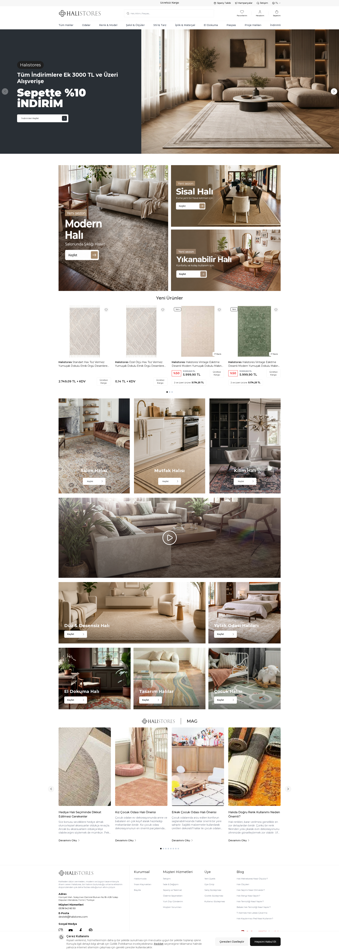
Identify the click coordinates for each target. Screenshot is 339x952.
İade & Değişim (170, 884)
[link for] (113, 228)
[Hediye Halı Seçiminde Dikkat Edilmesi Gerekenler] (85, 766)
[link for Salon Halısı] (94, 445)
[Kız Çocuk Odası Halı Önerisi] (141, 766)
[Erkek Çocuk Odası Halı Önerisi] (198, 766)
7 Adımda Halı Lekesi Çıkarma (252, 912)
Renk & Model (108, 25)
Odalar (86, 25)
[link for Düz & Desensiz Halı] (132, 613)
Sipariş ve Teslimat (172, 890)
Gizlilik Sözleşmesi (213, 895)
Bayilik (137, 890)
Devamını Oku (68, 840)
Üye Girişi (209, 884)
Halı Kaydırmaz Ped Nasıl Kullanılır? (255, 918)
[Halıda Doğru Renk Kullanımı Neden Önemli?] (254, 766)
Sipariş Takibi (224, 3)
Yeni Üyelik (209, 878)
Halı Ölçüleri (243, 884)
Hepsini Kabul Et (265, 941)
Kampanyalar (245, 3)
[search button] (128, 13)
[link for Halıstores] (169, 91)
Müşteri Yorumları (172, 907)
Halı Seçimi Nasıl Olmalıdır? (251, 890)
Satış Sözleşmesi (212, 890)
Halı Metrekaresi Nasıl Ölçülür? (252, 878)
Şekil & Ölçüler (135, 25)
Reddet (159, 943)
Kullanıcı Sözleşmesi (214, 901)
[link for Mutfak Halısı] (169, 445)
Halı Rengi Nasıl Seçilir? (248, 895)
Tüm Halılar (66, 25)
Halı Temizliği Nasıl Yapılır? (250, 901)
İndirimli (275, 25)
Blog (240, 872)
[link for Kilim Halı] (245, 445)
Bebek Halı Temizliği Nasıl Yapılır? (254, 907)
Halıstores (66, 362)
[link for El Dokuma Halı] (95, 678)
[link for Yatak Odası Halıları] (244, 613)
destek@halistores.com (73, 916)
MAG (192, 721)
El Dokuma (211, 25)
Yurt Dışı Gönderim (173, 901)
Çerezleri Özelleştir (232, 941)
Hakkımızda (140, 878)
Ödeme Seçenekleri (172, 895)
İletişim (264, 3)
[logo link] (80, 13)
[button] (5, 91)
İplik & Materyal (185, 25)
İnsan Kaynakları (142, 884)
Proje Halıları (253, 25)
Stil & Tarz (159, 25)
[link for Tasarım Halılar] (169, 678)
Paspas (231, 25)
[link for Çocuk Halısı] (244, 678)
